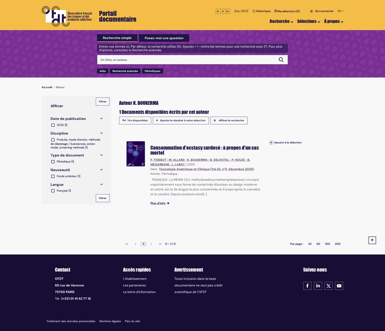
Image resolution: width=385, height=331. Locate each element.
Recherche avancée (125, 71)
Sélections (306, 21)
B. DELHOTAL (219, 160)
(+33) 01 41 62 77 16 (76, 298)
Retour (60, 87)
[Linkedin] (318, 285)
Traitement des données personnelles (71, 321)
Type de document (67, 155)
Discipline (59, 133)
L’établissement (134, 279)
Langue (57, 184)
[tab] (117, 38)
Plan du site (132, 321)
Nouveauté (60, 170)
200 (337, 244)
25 (310, 244)
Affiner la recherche (231, 120)
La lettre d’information (139, 292)
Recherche (280, 21)
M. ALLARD (177, 160)
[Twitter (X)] (328, 285)
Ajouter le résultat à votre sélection (183, 120)
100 (327, 244)
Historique (263, 11)
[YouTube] (339, 285)
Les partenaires (134, 285)
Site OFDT (241, 11)
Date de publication (68, 118)
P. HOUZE (238, 160)
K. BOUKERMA (197, 160)
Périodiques (152, 71)
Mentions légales (110, 321)
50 (318, 244)
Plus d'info (157, 203)
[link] (126, 244)
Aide (103, 71)
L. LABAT (178, 164)
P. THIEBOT (158, 160)
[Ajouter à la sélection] (271, 142)
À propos (332, 21)
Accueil (47, 87)
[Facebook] (307, 285)
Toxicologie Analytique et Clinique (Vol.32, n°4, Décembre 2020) (206, 169)
